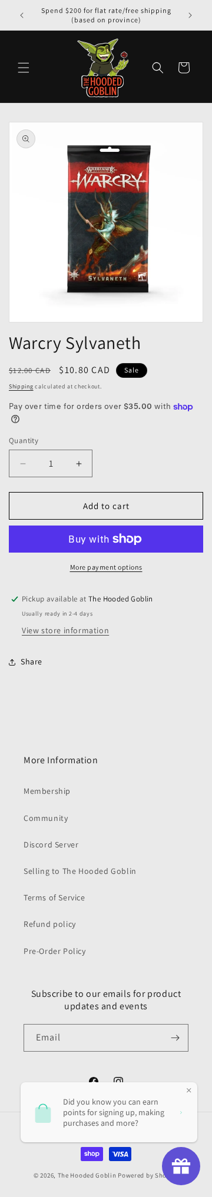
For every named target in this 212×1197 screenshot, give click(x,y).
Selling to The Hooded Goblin (80, 871)
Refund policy (50, 924)
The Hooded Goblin (87, 1175)
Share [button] (31, 661)
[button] (24, 68)
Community (46, 818)
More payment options (106, 567)
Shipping (21, 386)
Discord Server (51, 844)
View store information (65, 630)
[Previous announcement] (22, 15)
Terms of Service (54, 897)
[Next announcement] (190, 15)
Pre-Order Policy (55, 951)
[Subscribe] (175, 1038)
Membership (47, 791)
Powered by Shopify (148, 1175)
